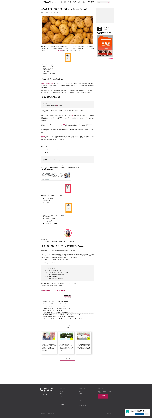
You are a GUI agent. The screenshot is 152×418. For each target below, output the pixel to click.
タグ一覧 (43, 365)
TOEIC (61, 393)
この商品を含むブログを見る (49, 73)
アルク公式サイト (82, 405)
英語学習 (61, 391)
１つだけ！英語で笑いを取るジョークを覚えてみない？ (55, 306)
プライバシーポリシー (52, 413)
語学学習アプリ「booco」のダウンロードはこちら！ (53, 290)
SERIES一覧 (68, 358)
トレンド (61, 401)
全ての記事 (62, 404)
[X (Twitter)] (46, 394)
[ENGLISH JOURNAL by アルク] (46, 2)
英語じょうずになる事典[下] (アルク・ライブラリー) (52, 65)
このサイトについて (83, 403)
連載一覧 (81, 391)
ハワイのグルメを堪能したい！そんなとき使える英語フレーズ (56, 308)
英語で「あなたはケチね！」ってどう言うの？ (53, 310)
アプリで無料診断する (139, 414)
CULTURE (42, 12)
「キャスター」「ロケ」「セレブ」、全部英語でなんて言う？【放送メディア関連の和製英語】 (62, 319)
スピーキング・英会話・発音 (58, 12)
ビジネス (61, 396)
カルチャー (62, 399)
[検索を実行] (108, 2)
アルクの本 (50, 12)
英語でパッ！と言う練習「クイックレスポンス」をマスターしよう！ (58, 301)
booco (50, 250)
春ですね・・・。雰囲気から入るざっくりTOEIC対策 (54, 304)
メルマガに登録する (102, 396)
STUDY (47, 12)
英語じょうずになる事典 (58, 50)
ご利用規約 (42, 413)
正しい (42, 92)
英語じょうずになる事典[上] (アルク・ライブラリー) (52, 195)
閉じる (146, 414)
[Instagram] (44, 394)
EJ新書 (80, 393)
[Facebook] (41, 394)
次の (48, 263)
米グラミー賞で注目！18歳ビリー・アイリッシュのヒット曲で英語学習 (58, 316)
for (56, 105)
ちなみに (43, 136)
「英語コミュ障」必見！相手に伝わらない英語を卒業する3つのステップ (58, 312)
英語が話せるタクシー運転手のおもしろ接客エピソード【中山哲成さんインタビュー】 (61, 314)
